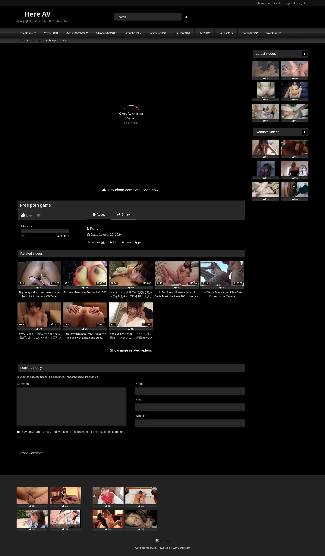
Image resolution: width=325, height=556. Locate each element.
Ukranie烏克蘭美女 (77, 32)
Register (303, 3)
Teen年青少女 (249, 32)
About (100, 214)
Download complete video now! (133, 190)
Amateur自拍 (28, 32)
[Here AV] (163, 541)
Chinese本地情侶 (106, 32)
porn (140, 242)
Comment (23, 383)
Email (140, 399)
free (115, 242)
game (128, 242)
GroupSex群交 (133, 32)
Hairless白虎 (226, 32)
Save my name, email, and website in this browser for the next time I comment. (73, 431)
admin (103, 228)
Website (140, 415)
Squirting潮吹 (183, 32)
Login (288, 3)
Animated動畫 (158, 32)
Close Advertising (131, 113)
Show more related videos (131, 350)
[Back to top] (313, 544)
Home (22, 40)
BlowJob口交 (273, 32)
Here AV (36, 14)
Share (125, 214)
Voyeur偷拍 (51, 32)
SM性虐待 (204, 32)
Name (140, 383)
